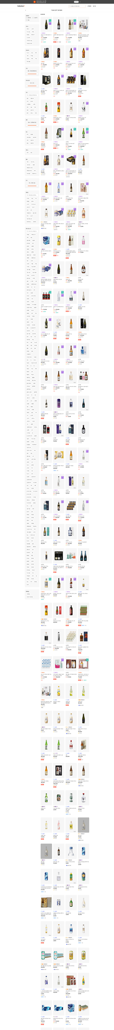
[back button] (25, 10)
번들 (28, 20)
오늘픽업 (35, 17)
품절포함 (29, 17)
